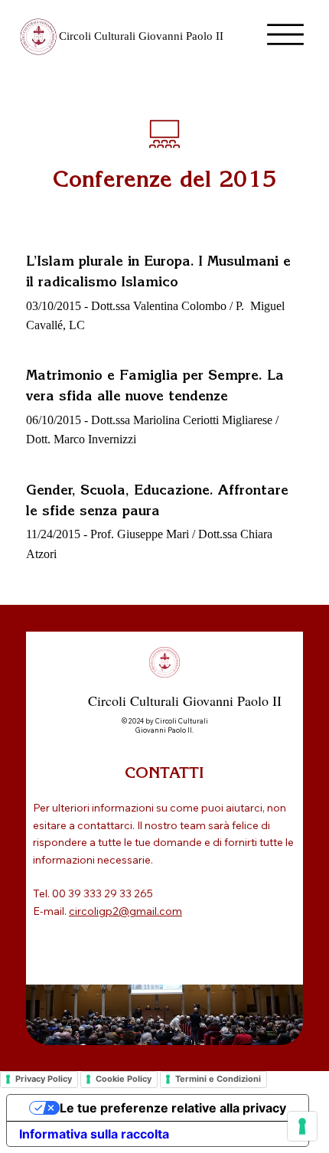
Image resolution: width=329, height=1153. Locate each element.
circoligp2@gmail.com (125, 911)
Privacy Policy (43, 1078)
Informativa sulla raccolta (94, 1134)
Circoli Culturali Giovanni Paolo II (141, 35)
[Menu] (285, 34)
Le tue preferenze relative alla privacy (173, 1107)
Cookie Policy (123, 1078)
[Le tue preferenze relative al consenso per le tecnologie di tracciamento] (302, 1126)
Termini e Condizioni (218, 1078)
